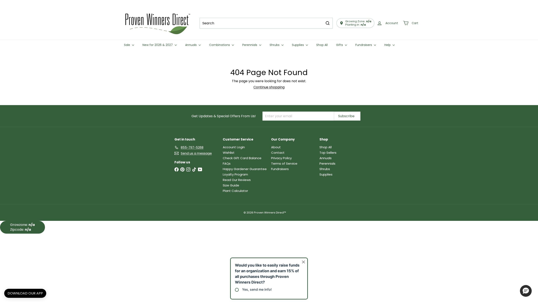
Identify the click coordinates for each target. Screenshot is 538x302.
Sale (127, 45)
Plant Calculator (235, 191)
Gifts (340, 45)
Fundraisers (364, 45)
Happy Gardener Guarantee (245, 169)
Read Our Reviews (237, 180)
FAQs (227, 163)
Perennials (250, 45)
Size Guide (231, 185)
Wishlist (229, 152)
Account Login (234, 147)
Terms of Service (284, 163)
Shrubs (275, 45)
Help (388, 45)
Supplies (298, 45)
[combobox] (266, 23)
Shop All (322, 45)
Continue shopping (269, 87)
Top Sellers (327, 152)
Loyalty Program (235, 174)
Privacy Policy (281, 158)
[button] (526, 291)
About (276, 147)
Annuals (191, 45)
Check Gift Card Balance (242, 158)
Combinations (220, 45)
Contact (278, 152)
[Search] (328, 23)
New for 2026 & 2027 (158, 45)
